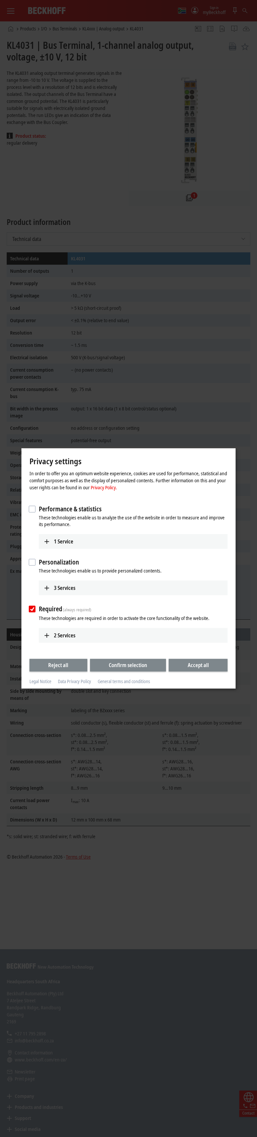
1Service (63, 541)
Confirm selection (128, 665)
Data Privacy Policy (74, 681)
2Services (64, 635)
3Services (64, 588)
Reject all (58, 665)
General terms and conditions (124, 681)
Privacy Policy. (104, 487)
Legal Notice (40, 681)
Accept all (198, 665)
